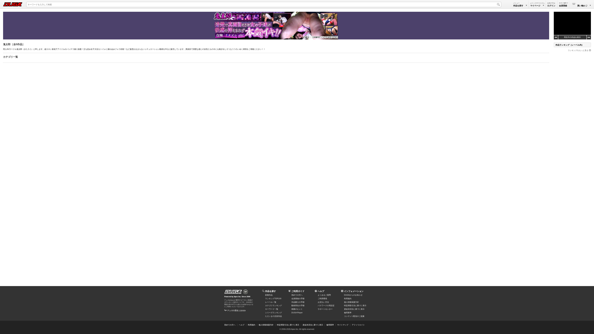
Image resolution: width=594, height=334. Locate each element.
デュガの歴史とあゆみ (236, 310)
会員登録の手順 (297, 299)
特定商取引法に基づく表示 (288, 325)
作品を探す (270, 291)
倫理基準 (347, 313)
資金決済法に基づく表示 (313, 325)
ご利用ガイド (297, 291)
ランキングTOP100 (273, 299)
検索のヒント (297, 309)
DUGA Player (297, 313)
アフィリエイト (358, 325)
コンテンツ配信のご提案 (354, 316)
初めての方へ (297, 295)
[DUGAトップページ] (12, 4)
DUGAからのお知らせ (353, 295)
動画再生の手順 (297, 305)
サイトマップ (342, 325)
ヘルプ (321, 291)
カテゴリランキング (273, 305)
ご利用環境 (322, 299)
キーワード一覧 (271, 309)
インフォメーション (354, 291)
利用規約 (347, 299)
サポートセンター (325, 309)
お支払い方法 (323, 302)
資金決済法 (354, 309)
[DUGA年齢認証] (233, 292)
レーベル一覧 (270, 302)
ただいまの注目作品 (273, 316)
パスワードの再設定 (326, 305)
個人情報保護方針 (351, 302)
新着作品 (269, 295)
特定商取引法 (355, 305)
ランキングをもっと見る (578, 50)
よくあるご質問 (324, 295)
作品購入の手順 (297, 302)
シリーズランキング (273, 313)
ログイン (551, 5)
